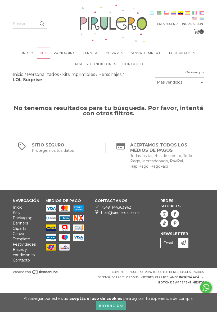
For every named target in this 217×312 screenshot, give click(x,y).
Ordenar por (194, 72)
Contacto (132, 64)
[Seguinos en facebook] (175, 214)
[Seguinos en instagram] (164, 214)
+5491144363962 (116, 207)
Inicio (28, 53)
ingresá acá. (189, 277)
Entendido (111, 306)
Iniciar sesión (192, 24)
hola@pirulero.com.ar (120, 212)
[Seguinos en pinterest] (175, 223)
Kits (43, 53)
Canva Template (146, 53)
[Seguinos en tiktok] (164, 223)
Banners (91, 53)
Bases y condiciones (95, 64)
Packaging (64, 53)
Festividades (182, 53)
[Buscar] (42, 24)
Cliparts (114, 53)
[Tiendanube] (36, 273)
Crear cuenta (167, 24)
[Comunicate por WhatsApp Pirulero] (206, 287)
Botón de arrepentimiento (181, 282)
